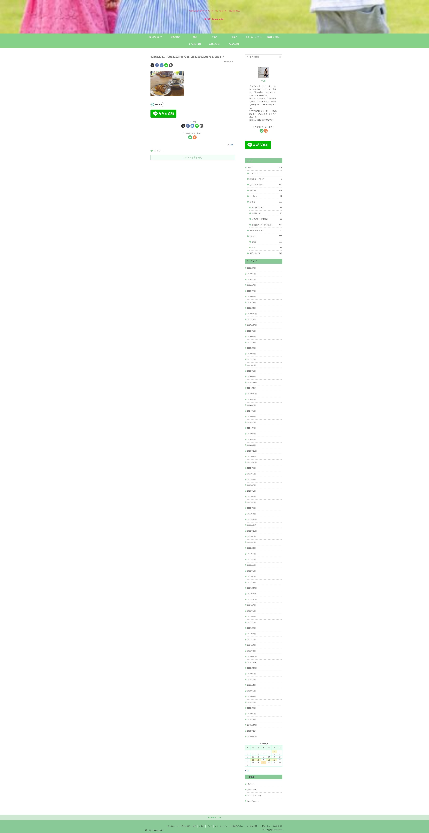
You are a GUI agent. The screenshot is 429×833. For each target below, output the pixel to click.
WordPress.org (253, 801)
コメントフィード (254, 795)
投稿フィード (252, 790)
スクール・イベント (222, 826)
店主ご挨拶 (186, 826)
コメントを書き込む (192, 157)
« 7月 (247, 770)
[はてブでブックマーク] (162, 65)
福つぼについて (173, 826)
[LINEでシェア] (166, 65)
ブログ (209, 826)
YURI (263, 81)
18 (253, 760)
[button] (171, 65)
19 (258, 760)
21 (269, 760)
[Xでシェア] (152, 65)
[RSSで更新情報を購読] (195, 137)
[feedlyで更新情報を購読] (190, 137)
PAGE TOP (215, 817)
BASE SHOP (277, 826)
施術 (194, 826)
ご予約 (201, 826)
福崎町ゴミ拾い (237, 826)
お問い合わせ (265, 826)
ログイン (250, 784)
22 (274, 760)
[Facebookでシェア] (157, 65)
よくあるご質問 (252, 826)
